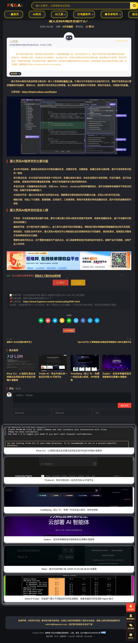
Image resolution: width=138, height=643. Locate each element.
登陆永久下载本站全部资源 (48, 275)
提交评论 (124, 405)
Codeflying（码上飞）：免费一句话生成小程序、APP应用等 (85, 376)
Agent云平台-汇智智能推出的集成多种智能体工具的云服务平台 (104, 342)
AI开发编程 (67, 26)
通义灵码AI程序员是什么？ (69, 21)
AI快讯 (37, 14)
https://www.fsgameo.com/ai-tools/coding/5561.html (51, 301)
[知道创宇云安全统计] (103, 633)
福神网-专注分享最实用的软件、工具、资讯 (15, 5)
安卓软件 (111, 14)
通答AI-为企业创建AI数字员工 (19, 342)
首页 (13, 14)
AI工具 (59, 14)
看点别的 (14, 74)
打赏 (78, 282)
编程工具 (67, 81)
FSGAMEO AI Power (122, 41)
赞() (90, 26)
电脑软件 (84, 14)
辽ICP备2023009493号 (90, 633)
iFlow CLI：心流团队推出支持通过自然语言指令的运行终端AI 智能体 (21, 376)
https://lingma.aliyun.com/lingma (39, 91)
